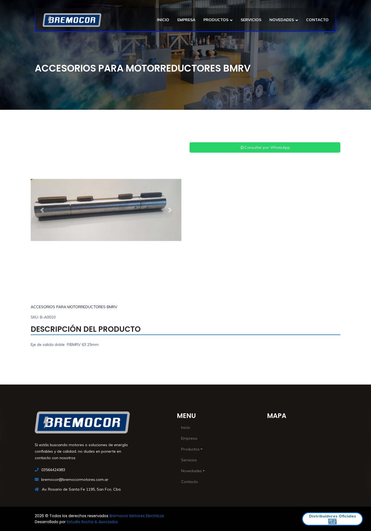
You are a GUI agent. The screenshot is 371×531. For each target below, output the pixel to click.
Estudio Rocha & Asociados (92, 521)
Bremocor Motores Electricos (136, 516)
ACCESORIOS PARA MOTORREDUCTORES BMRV (74, 306)
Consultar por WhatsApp (267, 147)
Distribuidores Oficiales (332, 516)
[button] (42, 210)
